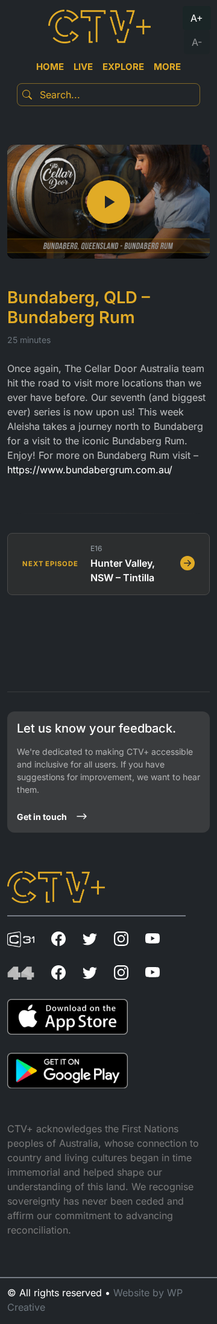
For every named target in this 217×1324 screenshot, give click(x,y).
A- (197, 42)
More (167, 66)
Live (83, 66)
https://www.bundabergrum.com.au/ (89, 470)
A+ (196, 18)
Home (50, 66)
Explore (123, 66)
